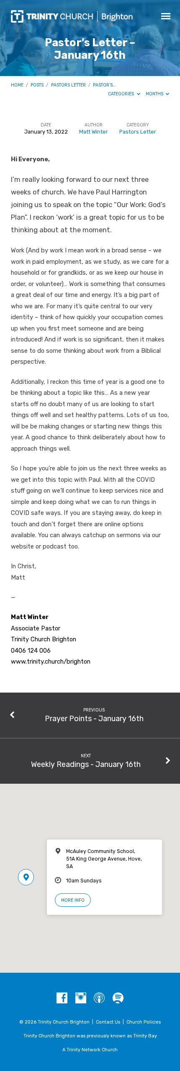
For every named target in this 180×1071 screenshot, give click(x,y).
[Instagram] (80, 998)
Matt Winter (93, 132)
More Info (73, 900)
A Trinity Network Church (90, 1050)
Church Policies (143, 1022)
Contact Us (108, 1022)
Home (17, 85)
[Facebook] (62, 998)
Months (155, 94)
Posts (37, 85)
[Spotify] (118, 998)
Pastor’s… (104, 85)
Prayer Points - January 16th (94, 718)
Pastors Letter (68, 85)
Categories (121, 94)
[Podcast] (99, 998)
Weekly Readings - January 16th (86, 764)
